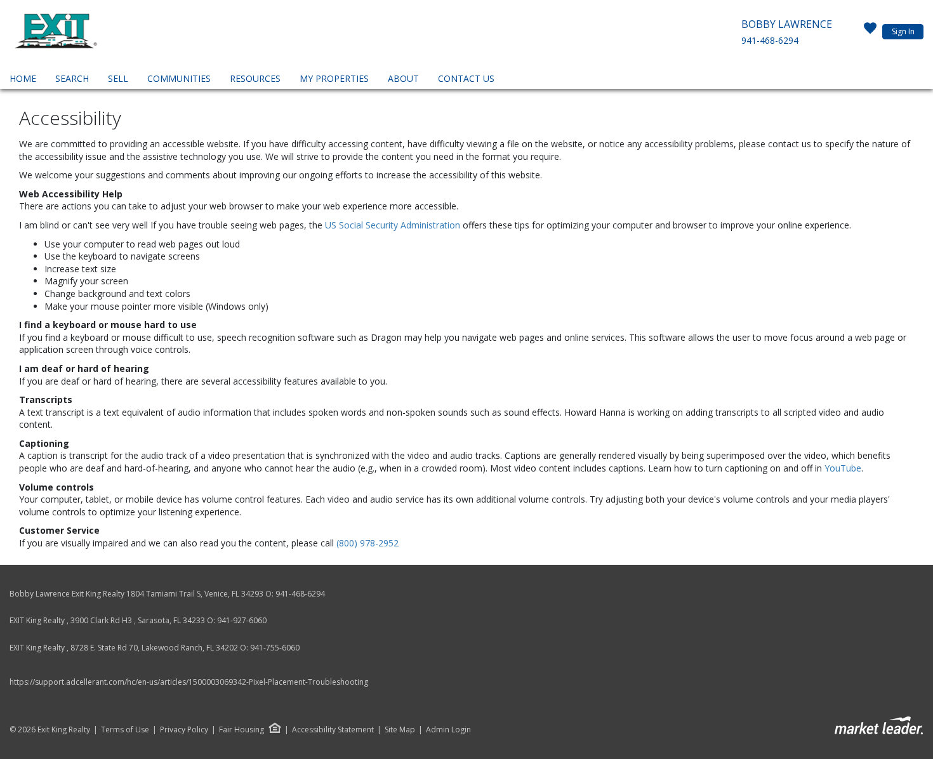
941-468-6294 (769, 40)
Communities (179, 78)
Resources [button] (255, 78)
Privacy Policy (184, 730)
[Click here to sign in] (870, 32)
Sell (118, 78)
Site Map (400, 730)
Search (72, 78)
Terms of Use (125, 730)
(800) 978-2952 (367, 543)
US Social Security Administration (394, 225)
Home (23, 78)
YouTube (842, 468)
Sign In (903, 31)
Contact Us (466, 78)
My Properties (334, 78)
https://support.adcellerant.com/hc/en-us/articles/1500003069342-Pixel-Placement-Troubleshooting (189, 681)
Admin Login (448, 730)
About (403, 78)
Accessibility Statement (333, 730)
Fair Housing (241, 729)
